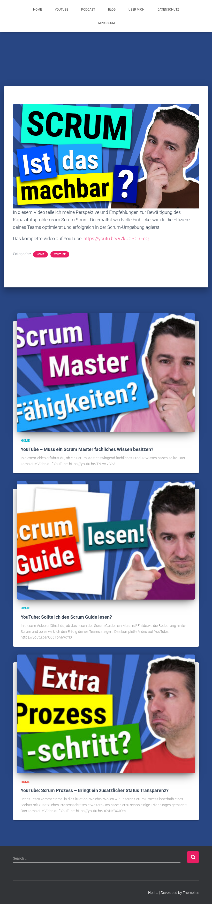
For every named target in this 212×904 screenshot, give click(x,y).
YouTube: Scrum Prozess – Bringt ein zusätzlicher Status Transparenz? (95, 790)
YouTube (61, 9)
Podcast (88, 9)
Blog (112, 9)
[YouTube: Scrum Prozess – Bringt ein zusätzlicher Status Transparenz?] (106, 714)
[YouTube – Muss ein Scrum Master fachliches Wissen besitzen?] (106, 372)
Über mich (136, 9)
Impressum (106, 23)
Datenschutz (168, 9)
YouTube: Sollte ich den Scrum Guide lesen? (66, 617)
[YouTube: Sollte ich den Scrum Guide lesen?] (106, 540)
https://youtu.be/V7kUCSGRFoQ (116, 238)
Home (37, 9)
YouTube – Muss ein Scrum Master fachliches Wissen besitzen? (87, 449)
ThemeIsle (191, 893)
